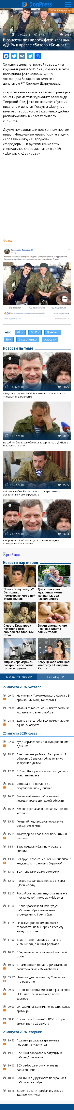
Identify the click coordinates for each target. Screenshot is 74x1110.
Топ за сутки (55, 676)
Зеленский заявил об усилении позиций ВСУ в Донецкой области (37, 798)
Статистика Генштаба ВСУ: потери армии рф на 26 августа (37, 1021)
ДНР (20, 332)
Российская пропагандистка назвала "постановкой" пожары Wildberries (37, 895)
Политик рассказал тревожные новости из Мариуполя (37, 1042)
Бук (8, 339)
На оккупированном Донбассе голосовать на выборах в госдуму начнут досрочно (37, 927)
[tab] (18, 677)
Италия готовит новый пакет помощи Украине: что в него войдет (37, 709)
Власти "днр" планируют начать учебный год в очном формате (37, 941)
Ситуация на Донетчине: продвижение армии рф (37, 1008)
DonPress (40, 4)
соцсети (50, 339)
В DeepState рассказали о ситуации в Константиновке (37, 773)
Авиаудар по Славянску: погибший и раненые (37, 835)
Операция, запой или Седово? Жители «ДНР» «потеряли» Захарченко (37, 522)
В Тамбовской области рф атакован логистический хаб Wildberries (37, 966)
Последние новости (18, 676)
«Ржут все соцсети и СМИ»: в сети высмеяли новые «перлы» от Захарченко (37, 375)
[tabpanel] (37, 890)
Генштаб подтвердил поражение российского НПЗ (37, 823)
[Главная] (24, 4)
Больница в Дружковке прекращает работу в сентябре (37, 1079)
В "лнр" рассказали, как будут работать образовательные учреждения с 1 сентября (37, 910)
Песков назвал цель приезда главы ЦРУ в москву (37, 882)
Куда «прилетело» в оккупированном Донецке (37, 743)
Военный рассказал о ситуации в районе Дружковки (37, 1054)
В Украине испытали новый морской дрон (37, 954)
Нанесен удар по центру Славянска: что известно (37, 979)
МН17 (35, 332)
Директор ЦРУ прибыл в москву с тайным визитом (37, 1092)
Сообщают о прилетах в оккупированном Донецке (37, 785)
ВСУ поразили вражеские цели (37, 871)
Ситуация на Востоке (61, 10)
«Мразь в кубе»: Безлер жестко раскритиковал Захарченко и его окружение (37, 473)
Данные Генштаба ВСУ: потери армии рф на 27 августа (37, 722)
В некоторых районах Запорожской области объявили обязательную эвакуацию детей (37, 758)
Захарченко (28, 339)
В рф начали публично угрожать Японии (37, 848)
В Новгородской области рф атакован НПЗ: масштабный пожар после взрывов (37, 994)
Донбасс (53, 332)
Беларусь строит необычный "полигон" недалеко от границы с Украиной (37, 860)
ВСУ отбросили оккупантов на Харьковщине (37, 1067)
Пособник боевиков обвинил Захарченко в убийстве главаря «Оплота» (37, 424)
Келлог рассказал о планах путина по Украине (37, 810)
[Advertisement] (37, 197)
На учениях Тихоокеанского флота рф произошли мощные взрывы (37, 697)
